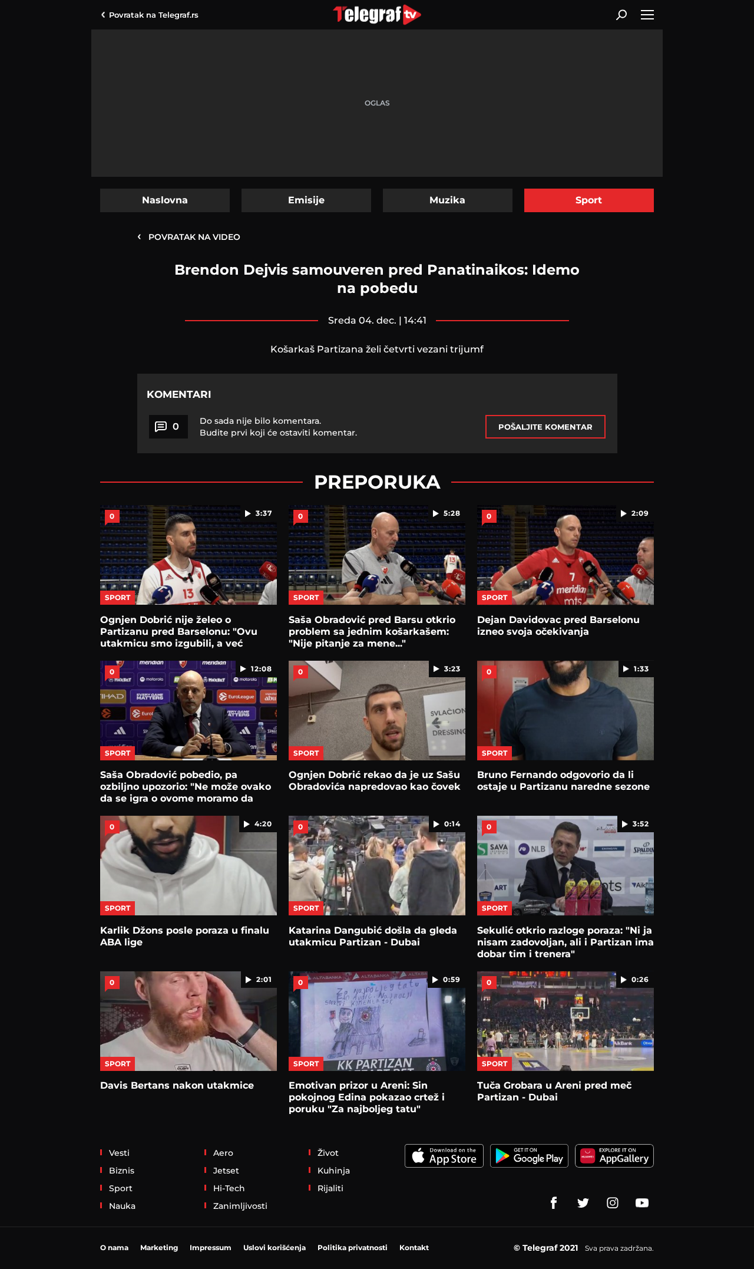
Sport (589, 200)
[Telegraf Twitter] (583, 1203)
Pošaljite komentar (545, 426)
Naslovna (165, 200)
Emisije (306, 200)
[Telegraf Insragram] (612, 1203)
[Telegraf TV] (642, 1203)
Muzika (447, 200)
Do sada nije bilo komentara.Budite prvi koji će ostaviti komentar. (278, 427)
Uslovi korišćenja (274, 1247)
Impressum (211, 1247)
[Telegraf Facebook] (554, 1203)
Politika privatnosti (353, 1247)
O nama (114, 1247)
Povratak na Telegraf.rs (154, 14)
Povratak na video (188, 236)
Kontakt (414, 1247)
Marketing (159, 1247)
